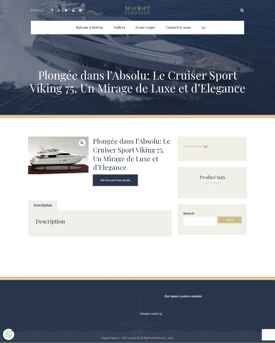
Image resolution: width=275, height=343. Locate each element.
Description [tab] (43, 205)
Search (188, 213)
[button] (82, 143)
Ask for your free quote (115, 180)
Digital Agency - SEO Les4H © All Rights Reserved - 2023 (137, 337)
